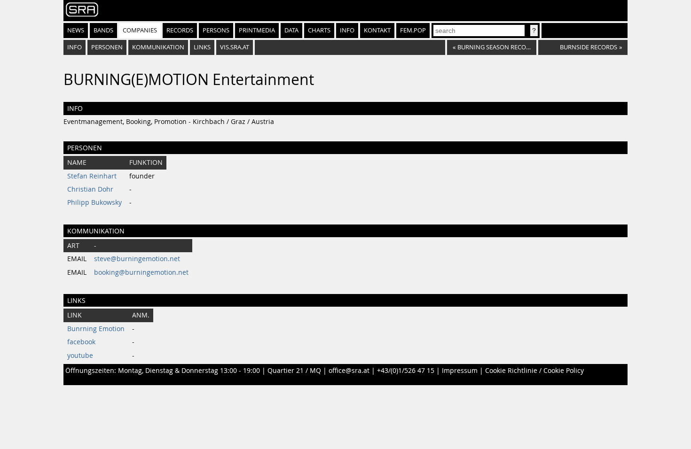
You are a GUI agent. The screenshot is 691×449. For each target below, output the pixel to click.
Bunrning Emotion (96, 329)
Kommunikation (158, 47)
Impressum (460, 370)
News (75, 30)
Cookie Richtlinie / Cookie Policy (534, 370)
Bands (103, 30)
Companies (140, 30)
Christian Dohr (90, 189)
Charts (319, 30)
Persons (216, 30)
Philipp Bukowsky (94, 202)
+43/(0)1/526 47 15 (405, 370)
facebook (81, 342)
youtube (80, 355)
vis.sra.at (234, 47)
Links (202, 47)
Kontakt (377, 30)
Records (179, 30)
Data (291, 30)
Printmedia (257, 30)
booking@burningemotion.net (141, 272)
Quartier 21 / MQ (294, 370)
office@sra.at (349, 370)
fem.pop (413, 30)
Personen (107, 47)
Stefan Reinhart (92, 176)
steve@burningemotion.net (137, 259)
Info (347, 30)
